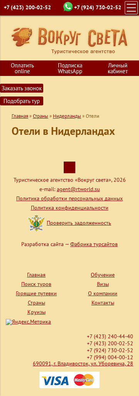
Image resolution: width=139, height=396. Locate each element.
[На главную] (69, 39)
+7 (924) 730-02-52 (97, 7)
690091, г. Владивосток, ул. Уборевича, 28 (83, 363)
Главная (20, 116)
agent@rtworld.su (78, 189)
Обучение (103, 274)
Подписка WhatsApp (70, 68)
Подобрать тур (21, 101)
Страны (40, 116)
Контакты (103, 302)
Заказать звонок (22, 88)
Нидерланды (67, 116)
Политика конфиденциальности (69, 207)
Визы (103, 284)
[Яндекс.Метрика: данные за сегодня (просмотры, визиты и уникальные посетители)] (28, 322)
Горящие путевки (36, 293)
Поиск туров (36, 284)
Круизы (36, 311)
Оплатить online (22, 68)
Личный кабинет (118, 68)
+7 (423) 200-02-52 (27, 7)
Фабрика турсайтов (94, 244)
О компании (102, 293)
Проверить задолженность (79, 222)
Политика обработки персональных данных (69, 198)
